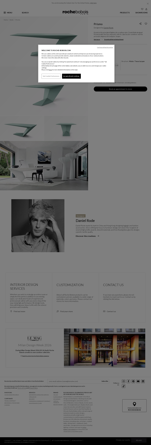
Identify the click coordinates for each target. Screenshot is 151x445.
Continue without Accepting (105, 47)
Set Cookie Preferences (51, 76)
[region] (76, 63)
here (50, 70)
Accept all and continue (71, 76)
